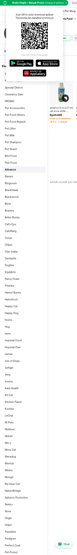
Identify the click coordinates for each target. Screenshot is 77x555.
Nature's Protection (16, 497)
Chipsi (8, 244)
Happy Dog (11, 313)
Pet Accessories (15, 108)
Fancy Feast (12, 278)
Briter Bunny (12, 217)
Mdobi (9, 436)
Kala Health (12, 388)
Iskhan (9, 354)
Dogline (9, 265)
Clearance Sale (14, 94)
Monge (9, 477)
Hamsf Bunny (13, 292)
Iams (8, 333)
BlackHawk (11, 190)
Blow (8, 203)
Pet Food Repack (15, 121)
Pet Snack (11, 149)
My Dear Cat (12, 483)
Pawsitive (10, 531)
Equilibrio (10, 272)
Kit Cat (9, 395)
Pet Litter (10, 128)
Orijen (8, 524)
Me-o (8, 442)
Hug (7, 326)
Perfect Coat (12, 545)
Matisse (10, 429)
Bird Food (11, 155)
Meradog (10, 456)
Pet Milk (10, 135)
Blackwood (11, 196)
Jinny (8, 374)
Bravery (9, 210)
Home (8, 319)
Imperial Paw (12, 347)
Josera (9, 381)
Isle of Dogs (12, 360)
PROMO (9, 101)
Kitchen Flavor (13, 401)
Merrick (9, 463)
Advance (10, 169)
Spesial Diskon (14, 87)
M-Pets (9, 422)
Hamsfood (11, 299)
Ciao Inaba (11, 251)
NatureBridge (13, 490)
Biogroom (11, 183)
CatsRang (10, 231)
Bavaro (9, 176)
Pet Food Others (15, 114)
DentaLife (10, 258)
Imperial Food (13, 340)
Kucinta (9, 408)
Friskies (9, 285)
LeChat (9, 415)
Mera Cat (10, 449)
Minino (9, 470)
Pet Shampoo (13, 142)
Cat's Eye (10, 224)
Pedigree (10, 538)
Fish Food (11, 162)
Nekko (9, 504)
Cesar (8, 237)
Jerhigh (9, 367)
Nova (8, 511)
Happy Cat (11, 306)
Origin (8, 518)
